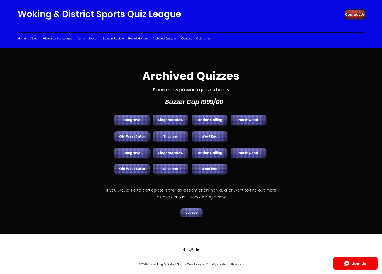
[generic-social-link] (191, 250)
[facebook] (184, 250)
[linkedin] (197, 250)
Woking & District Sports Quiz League (99, 14)
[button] (131, 119)
